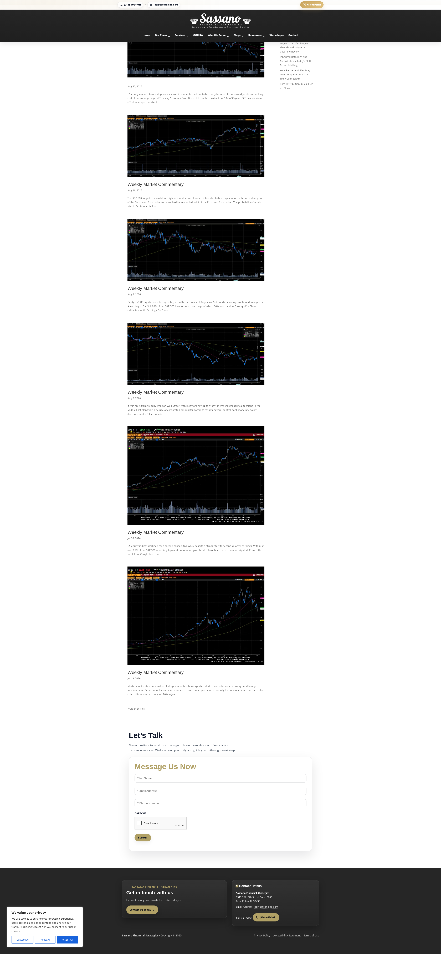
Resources (254, 35)
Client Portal (314, 4)
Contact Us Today (140, 909)
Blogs (237, 35)
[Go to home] (220, 20)
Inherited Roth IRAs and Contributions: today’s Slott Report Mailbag (295, 61)
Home (146, 35)
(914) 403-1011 (132, 4)
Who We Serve (217, 35)
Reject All (45, 939)
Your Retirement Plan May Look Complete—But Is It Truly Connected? (295, 74)
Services (180, 35)
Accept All (67, 939)
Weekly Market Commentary (155, 184)
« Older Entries (136, 708)
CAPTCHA (140, 813)
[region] (45, 927)
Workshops (276, 35)
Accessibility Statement (287, 935)
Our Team (161, 35)
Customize (23, 939)
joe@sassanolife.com (166, 4)
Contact (293, 35)
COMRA (198, 35)
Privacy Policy (262, 935)
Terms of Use (311, 935)
